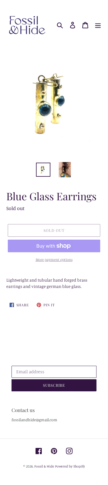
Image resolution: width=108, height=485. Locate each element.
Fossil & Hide (44, 466)
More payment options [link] (54, 259)
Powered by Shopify (70, 466)
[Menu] (98, 25)
